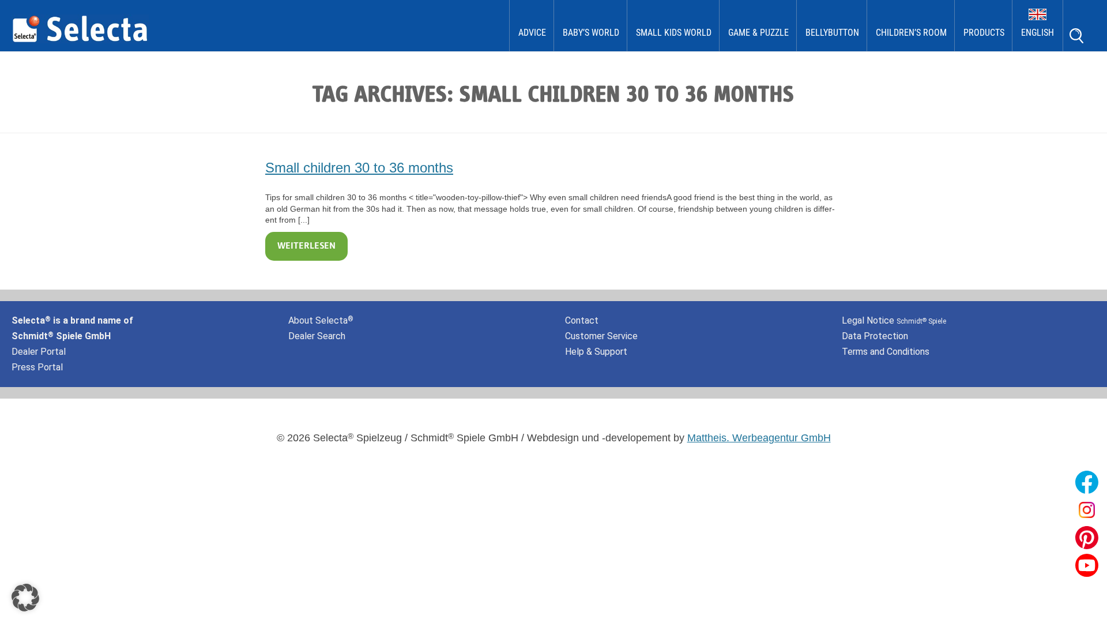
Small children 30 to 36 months (359, 167)
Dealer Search (316, 336)
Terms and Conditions (885, 351)
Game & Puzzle (758, 32)
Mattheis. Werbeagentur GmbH (759, 438)
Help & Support (596, 351)
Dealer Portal (39, 351)
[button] (25, 597)
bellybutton (832, 32)
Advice (532, 32)
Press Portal (37, 367)
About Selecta (320, 320)
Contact (581, 320)
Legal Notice (894, 320)
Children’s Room (911, 32)
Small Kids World (673, 32)
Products (983, 32)
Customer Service (601, 336)
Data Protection (875, 336)
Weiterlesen (306, 246)
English (1037, 32)
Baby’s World (591, 32)
